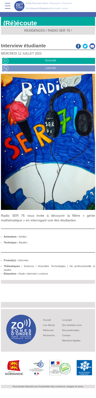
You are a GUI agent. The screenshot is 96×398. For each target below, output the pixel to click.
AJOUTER (51, 68)
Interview (23, 260)
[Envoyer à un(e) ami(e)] (92, 45)
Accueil (47, 320)
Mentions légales (71, 340)
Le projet (67, 320)
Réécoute (48, 330)
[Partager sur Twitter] (85, 45)
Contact (66, 335)
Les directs (49, 325)
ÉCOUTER (50, 61)
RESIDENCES (34, 30)
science (43, 273)
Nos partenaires (70, 330)
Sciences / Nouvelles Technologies (45, 266)
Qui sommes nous (72, 325)
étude (22, 273)
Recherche (49, 335)
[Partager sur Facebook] (78, 45)
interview (32, 273)
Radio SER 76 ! (60, 30)
